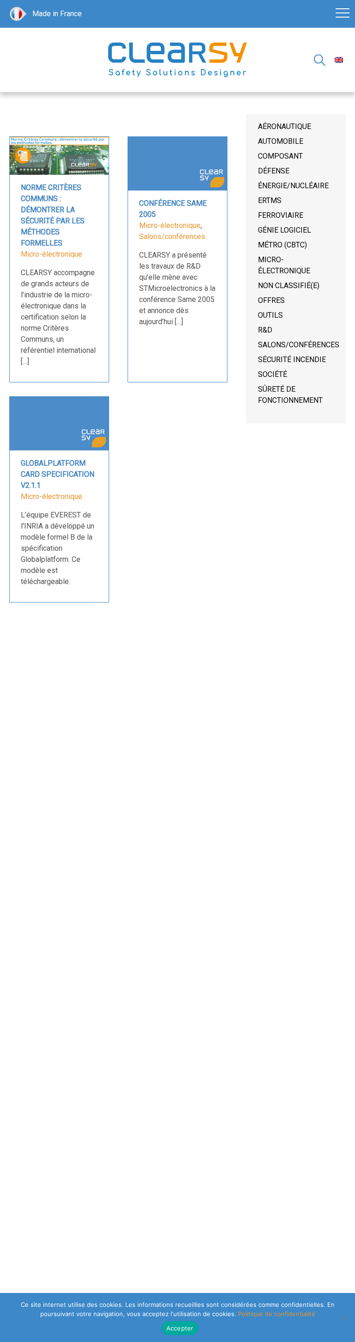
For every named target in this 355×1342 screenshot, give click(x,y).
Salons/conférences (172, 236)
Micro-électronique (51, 254)
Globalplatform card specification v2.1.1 (57, 474)
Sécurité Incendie (292, 359)
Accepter (180, 1328)
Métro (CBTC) (282, 244)
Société (272, 374)
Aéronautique (284, 126)
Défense (273, 170)
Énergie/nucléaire (293, 185)
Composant (280, 156)
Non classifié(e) (288, 285)
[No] (343, 1317)
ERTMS (270, 200)
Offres (271, 300)
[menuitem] (339, 60)
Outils (270, 315)
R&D (265, 330)
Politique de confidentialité (276, 1313)
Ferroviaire (280, 215)
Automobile (280, 141)
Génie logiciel (284, 230)
